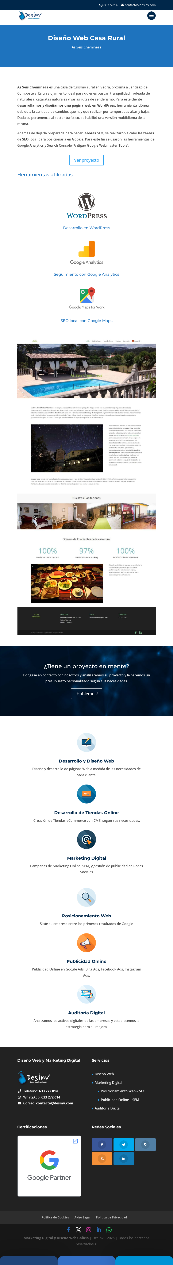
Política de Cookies (55, 1217)
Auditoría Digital (86, 1012)
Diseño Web (104, 1074)
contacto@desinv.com (54, 1103)
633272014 (110, 5)
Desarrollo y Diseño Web (86, 761)
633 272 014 (48, 1091)
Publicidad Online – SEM (120, 1099)
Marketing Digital (86, 858)
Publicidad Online (87, 961)
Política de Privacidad (111, 1217)
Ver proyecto (86, 160)
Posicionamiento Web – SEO (123, 1091)
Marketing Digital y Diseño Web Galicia (56, 1238)
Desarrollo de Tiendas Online (86, 812)
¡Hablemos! (87, 694)
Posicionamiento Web (86, 915)
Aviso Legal (82, 1217)
